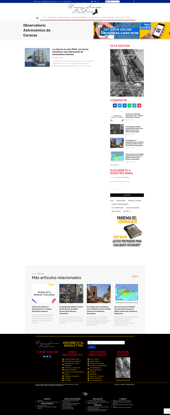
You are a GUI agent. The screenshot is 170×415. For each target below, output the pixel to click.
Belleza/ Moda (52, 17)
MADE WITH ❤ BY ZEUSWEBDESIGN (124, 384)
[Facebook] (92, 1)
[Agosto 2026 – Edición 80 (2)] (127, 96)
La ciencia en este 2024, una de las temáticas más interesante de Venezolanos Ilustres (70, 52)
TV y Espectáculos (94, 17)
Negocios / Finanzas (64, 17)
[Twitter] (95, 1)
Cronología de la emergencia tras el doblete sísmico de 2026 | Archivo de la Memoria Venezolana (134, 143)
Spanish (109, 1)
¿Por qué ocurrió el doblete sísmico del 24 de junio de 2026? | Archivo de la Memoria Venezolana (134, 156)
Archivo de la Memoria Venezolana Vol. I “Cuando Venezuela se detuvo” (134, 115)
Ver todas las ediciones (123, 380)
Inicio (44, 17)
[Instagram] (98, 1)
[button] (134, 1)
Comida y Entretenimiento (79, 17)
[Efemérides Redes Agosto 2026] (85, 14)
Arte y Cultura (119, 17)
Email (89, 340)
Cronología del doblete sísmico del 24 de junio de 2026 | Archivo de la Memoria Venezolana (134, 129)
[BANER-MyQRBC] (132, 38)
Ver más (128, 17)
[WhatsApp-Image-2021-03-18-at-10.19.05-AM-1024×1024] (127, 248)
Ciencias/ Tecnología (107, 17)
